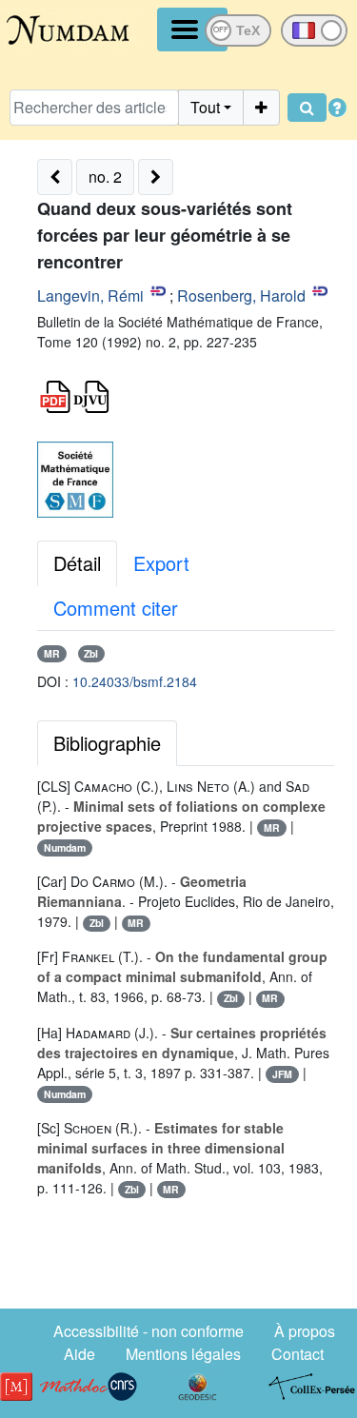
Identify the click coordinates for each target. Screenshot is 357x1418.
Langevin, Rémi (90, 295)
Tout (205, 107)
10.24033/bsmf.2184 (134, 681)
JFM (282, 1074)
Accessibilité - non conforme (148, 1331)
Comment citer (115, 607)
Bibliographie (107, 743)
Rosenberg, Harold (241, 295)
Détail (77, 563)
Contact (297, 1354)
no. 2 (105, 176)
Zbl (91, 653)
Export (161, 563)
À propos (304, 1331)
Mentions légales (183, 1354)
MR (52, 653)
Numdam (65, 847)
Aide (79, 1354)
